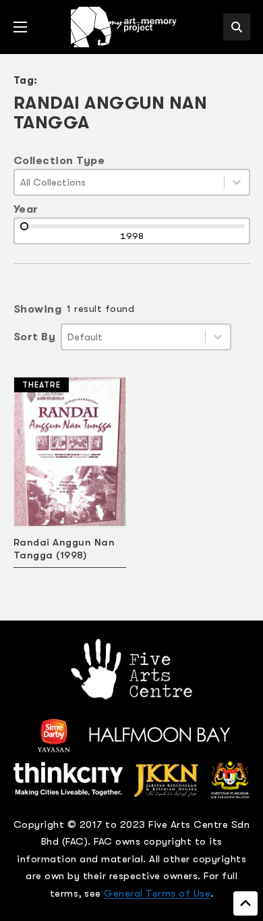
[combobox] (119, 182)
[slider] (24, 226)
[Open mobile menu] (20, 27)
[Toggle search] (236, 27)
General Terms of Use (157, 893)
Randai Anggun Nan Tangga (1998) (64, 548)
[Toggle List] (237, 182)
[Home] (125, 27)
